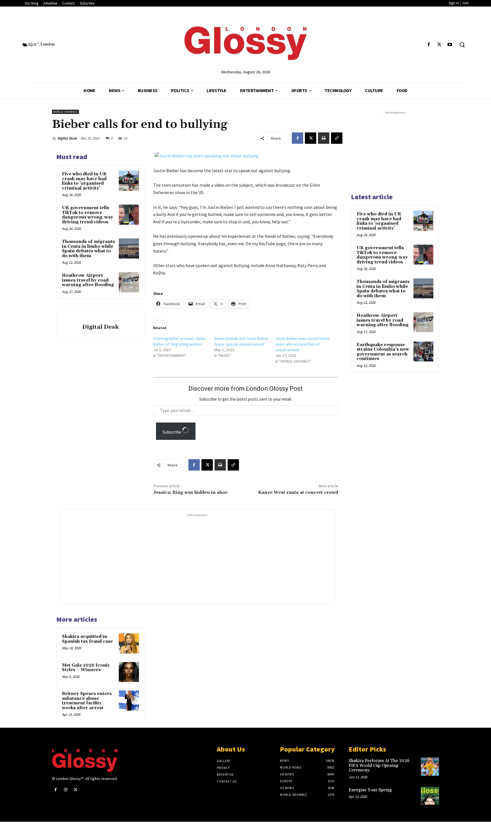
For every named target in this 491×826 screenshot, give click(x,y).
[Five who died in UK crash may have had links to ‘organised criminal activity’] (129, 181)
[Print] (323, 138)
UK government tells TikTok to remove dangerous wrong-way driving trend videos (87, 215)
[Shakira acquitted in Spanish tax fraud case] (129, 643)
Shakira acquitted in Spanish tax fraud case (87, 639)
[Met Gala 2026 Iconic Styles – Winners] (129, 672)
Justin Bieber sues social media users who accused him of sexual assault (302, 344)
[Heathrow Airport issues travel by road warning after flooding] (129, 282)
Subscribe (172, 432)
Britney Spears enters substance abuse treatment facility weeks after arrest (87, 701)
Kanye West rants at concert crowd (298, 492)
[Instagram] (65, 789)
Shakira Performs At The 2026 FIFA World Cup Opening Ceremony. (379, 765)
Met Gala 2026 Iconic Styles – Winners (86, 668)
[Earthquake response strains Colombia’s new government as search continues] (423, 351)
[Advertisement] (208, 558)
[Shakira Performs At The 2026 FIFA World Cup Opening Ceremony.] (430, 767)
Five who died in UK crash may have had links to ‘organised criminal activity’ (84, 181)
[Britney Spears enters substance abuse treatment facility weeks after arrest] (129, 700)
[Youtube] (450, 45)
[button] (462, 44)
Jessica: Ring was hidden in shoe (190, 492)
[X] (439, 45)
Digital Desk (67, 138)
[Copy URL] (336, 138)
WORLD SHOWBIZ (65, 112)
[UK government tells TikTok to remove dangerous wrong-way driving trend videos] (129, 214)
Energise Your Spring (370, 790)
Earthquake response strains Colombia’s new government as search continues (383, 352)
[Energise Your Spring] (430, 796)
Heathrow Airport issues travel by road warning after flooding (88, 280)
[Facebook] (428, 45)
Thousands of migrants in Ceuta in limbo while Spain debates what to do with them (88, 249)
